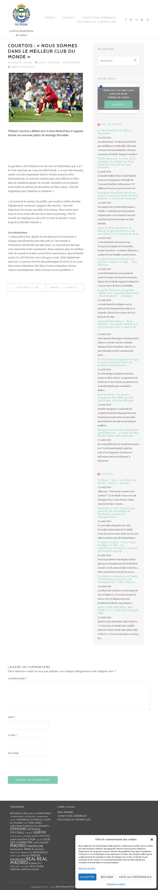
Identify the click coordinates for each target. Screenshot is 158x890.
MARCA (29, 849)
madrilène (35, 846)
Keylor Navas (71, 62)
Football (107, 473)
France (28, 833)
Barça (31, 813)
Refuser (107, 877)
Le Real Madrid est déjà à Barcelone (114, 132)
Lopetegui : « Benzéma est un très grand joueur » (31, 287)
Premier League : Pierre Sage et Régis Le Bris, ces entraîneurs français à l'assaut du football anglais (118, 547)
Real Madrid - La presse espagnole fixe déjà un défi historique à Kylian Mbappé (116, 397)
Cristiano (35, 822)
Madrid (18, 845)
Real (31, 859)
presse (25, 855)
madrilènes (16, 849)
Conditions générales (99, 17)
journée (27, 836)
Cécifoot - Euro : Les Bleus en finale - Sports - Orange (117, 481)
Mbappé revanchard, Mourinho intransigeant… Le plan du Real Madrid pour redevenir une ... (118, 432)
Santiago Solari (19, 866)
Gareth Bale (16, 836)
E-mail (13, 735)
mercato (15, 852)
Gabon (39, 832)
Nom (11, 717)
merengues (40, 852)
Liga (31, 839)
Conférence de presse (29, 819)
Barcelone (21, 813)
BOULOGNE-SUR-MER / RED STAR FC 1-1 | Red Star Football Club (118, 610)
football (17, 832)
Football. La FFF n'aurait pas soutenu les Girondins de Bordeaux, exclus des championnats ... (116, 513)
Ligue (39, 839)
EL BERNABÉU (42, 826)
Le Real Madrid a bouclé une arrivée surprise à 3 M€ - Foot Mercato (117, 262)
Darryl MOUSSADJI (22, 66)
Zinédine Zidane (30, 869)
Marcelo (39, 849)
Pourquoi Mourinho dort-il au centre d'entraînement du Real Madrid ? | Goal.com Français (118, 195)
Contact (68, 17)
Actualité (15, 62)
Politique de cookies (115, 884)
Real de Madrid (111, 124)
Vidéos (50, 17)
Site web (13, 753)
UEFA (32, 866)
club (12, 820)
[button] (151, 839)
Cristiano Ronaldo (22, 826)
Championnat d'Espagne (22, 816)
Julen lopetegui (49, 62)
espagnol (34, 829)
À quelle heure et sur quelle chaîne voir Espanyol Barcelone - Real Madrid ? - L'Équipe (118, 293)
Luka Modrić (41, 842)
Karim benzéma (18, 839)
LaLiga (27, 62)
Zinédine (15, 869)
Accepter (87, 877)
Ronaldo (35, 863)
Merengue (26, 852)
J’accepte (118, 104)
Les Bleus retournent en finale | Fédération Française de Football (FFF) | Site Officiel (118, 579)
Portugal (15, 856)
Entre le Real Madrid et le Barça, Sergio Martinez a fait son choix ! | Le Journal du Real (118, 230)
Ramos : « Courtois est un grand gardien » (66, 287)
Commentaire (17, 678)
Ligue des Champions (30, 841)
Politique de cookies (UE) (96, 21)
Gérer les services (86, 868)
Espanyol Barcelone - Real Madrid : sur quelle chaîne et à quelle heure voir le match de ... (118, 325)
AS (12, 813)
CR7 (25, 823)
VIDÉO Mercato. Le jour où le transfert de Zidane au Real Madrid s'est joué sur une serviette (116, 163)
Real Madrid (65, 812)
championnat (43, 813)
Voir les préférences (135, 877)
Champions (42, 816)
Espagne (18, 829)
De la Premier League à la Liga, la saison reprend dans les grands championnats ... (118, 362)
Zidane (40, 866)
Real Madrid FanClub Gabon (71, 886)
